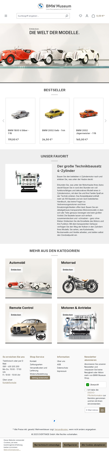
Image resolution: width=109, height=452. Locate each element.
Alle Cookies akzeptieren (93, 445)
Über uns (61, 361)
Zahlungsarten (36, 364)
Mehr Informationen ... (12, 450)
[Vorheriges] (3, 121)
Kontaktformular (9, 382)
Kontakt (33, 361)
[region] (54, 121)
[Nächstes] (106, 121)
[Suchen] (67, 16)
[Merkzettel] (80, 15)
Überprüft (94, 385)
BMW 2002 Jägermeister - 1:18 (86, 132)
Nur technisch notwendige (47, 445)
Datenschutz (62, 368)
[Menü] (6, 15)
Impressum (61, 371)
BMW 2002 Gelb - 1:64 (53, 130)
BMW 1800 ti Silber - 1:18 (18, 132)
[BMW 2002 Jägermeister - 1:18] (88, 113)
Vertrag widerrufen (40, 378)
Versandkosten (61, 429)
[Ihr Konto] (87, 15)
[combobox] (40, 16)
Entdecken (16, 270)
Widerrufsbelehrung (39, 374)
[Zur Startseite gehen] (54, 6)
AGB (59, 364)
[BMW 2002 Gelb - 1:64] (54, 113)
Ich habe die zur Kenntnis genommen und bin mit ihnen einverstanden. (97, 397)
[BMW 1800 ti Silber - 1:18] (20, 113)
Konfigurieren (70, 445)
